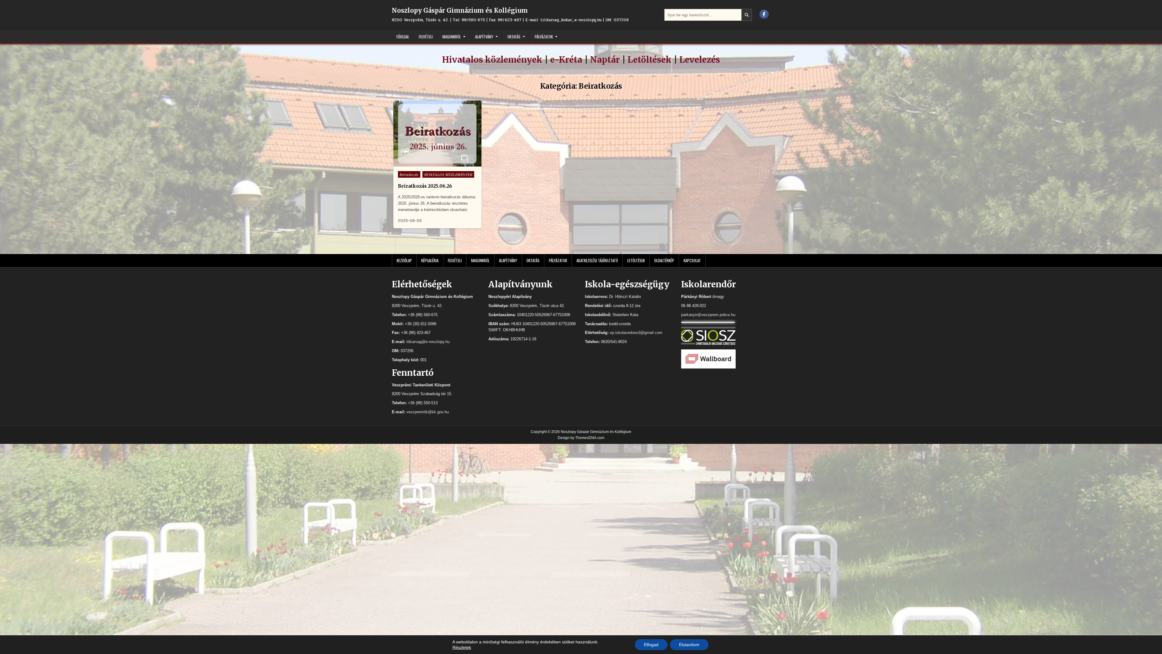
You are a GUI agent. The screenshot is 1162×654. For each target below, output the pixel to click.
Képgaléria (429, 260)
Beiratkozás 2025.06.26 (425, 186)
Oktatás (513, 37)
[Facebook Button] (764, 14)
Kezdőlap (404, 260)
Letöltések (649, 59)
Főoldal (402, 37)
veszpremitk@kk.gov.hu (427, 412)
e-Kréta (566, 59)
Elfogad (651, 644)
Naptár (605, 59)
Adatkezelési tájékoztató (597, 260)
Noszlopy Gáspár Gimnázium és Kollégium (460, 10)
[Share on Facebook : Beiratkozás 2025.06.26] (436, 163)
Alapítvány (484, 37)
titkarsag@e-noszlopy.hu (428, 341)
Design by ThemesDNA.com (581, 438)
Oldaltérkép (664, 260)
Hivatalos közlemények (492, 59)
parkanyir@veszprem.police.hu (708, 314)
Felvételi (426, 37)
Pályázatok (544, 37)
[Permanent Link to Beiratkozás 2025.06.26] (437, 134)
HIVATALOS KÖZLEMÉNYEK (448, 174)
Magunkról (451, 37)
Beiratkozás (409, 174)
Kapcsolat (692, 260)
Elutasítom (689, 644)
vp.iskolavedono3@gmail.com (636, 332)
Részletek (461, 647)
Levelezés (699, 59)
